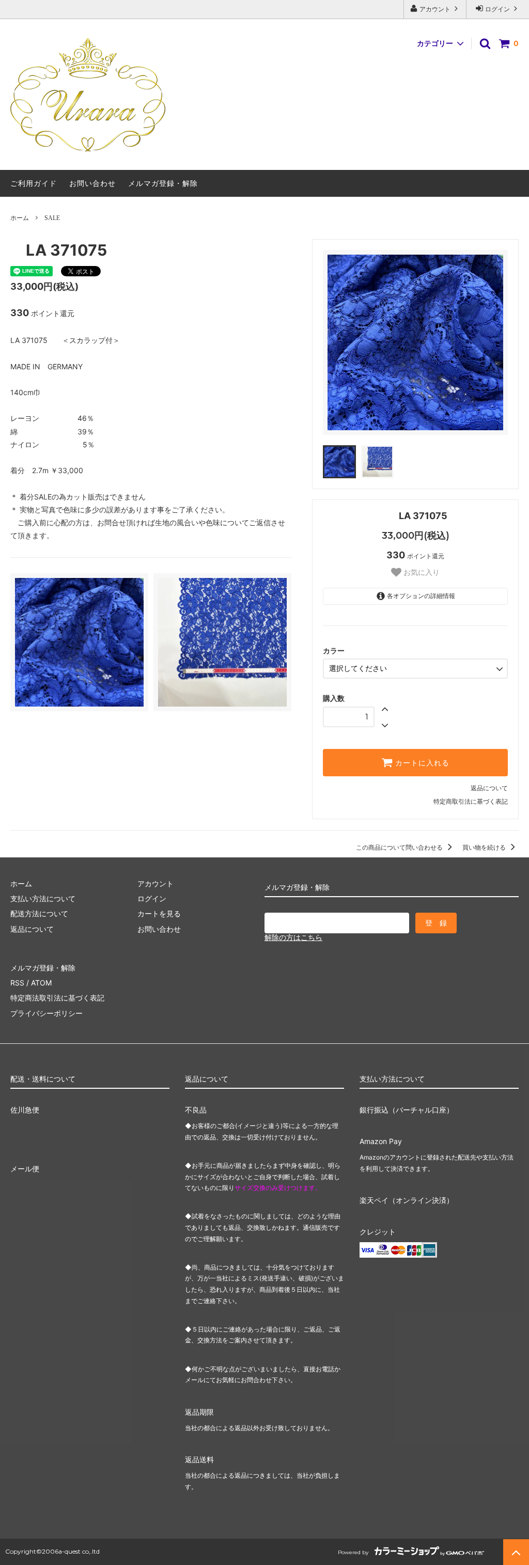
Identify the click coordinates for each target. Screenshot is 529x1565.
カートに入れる (421, 763)
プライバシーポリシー (46, 1013)
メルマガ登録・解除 (163, 183)
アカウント (435, 9)
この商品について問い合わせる (400, 847)
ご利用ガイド (33, 183)
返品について (489, 788)
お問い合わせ (92, 183)
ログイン (497, 9)
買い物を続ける (484, 847)
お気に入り (420, 572)
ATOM (41, 982)
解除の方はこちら (293, 937)
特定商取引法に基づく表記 (470, 801)
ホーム (19, 218)
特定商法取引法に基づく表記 (57, 997)
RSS (17, 982)
